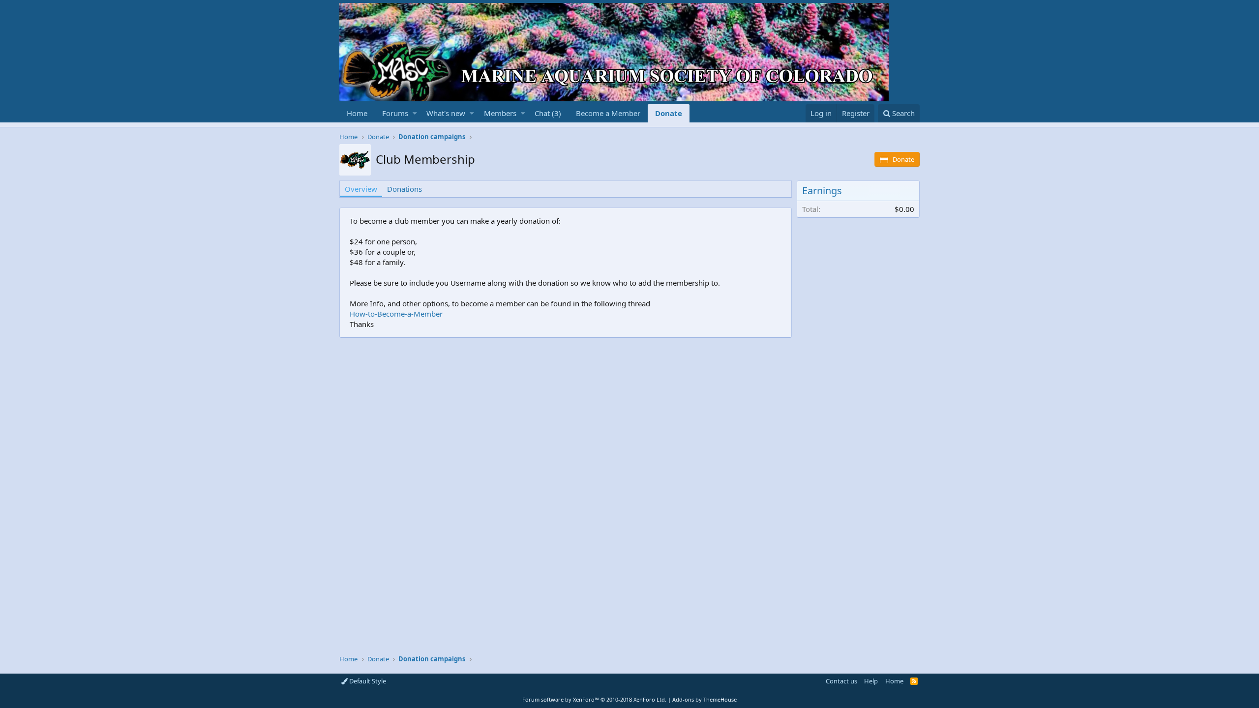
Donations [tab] (404, 189)
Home (357, 113)
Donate (668, 113)
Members (500, 113)
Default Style (367, 681)
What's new (445, 113)
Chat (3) (548, 113)
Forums (395, 113)
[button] (415, 113)
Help (871, 681)
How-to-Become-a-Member (396, 314)
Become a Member (608, 113)
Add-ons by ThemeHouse (704, 699)
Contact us (841, 681)
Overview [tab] (361, 189)
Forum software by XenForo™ (594, 699)
